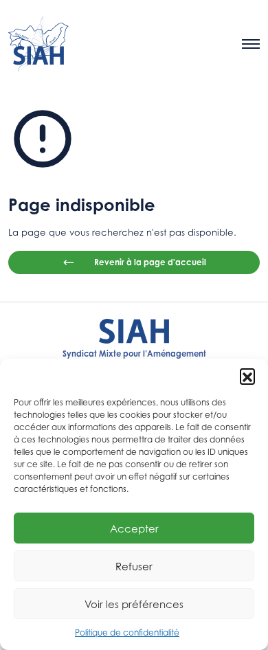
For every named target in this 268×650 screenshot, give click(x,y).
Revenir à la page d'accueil (150, 262)
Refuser (134, 566)
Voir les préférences (134, 604)
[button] (247, 376)
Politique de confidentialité (127, 632)
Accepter (134, 528)
